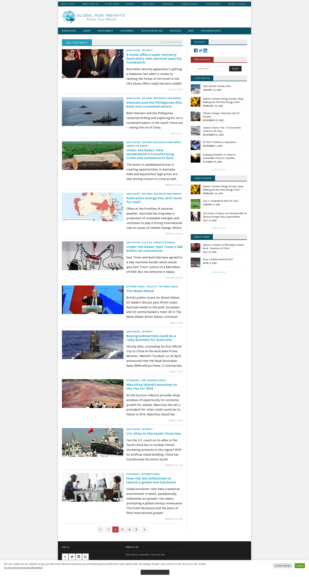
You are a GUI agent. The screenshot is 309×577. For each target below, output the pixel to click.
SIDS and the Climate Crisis (217, 86)
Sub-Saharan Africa (211, 30)
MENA (191, 30)
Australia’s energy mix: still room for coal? (154, 200)
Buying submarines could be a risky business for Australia (151, 338)
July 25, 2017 (177, 133)
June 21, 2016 (176, 371)
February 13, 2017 (174, 233)
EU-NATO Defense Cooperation (219, 142)
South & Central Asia (152, 30)
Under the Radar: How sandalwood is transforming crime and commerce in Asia (150, 154)
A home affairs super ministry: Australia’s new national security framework (154, 58)
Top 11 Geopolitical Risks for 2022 (221, 200)
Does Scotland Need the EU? (218, 259)
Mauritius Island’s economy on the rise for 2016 (151, 386)
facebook (65, 557)
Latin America (127, 30)
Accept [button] (300, 565)
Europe (87, 30)
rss (85, 557)
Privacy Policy (237, 4)
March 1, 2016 (176, 420)
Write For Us (90, 4)
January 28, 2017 (174, 277)
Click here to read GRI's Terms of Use (145, 554)
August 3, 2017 (175, 89)
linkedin (78, 557)
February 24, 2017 (174, 184)
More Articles (219, 169)
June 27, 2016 (176, 322)
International (68, 30)
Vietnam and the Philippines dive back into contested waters (154, 104)
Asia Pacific (175, 30)
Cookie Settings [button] (282, 565)
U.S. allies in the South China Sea (153, 433)
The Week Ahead (140, 291)
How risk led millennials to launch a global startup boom (151, 480)
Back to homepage (169, 42)
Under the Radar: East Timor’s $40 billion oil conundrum (154, 249)
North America (105, 30)
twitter (72, 557)
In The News (112, 4)
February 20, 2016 (174, 465)
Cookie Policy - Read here (155, 572)
